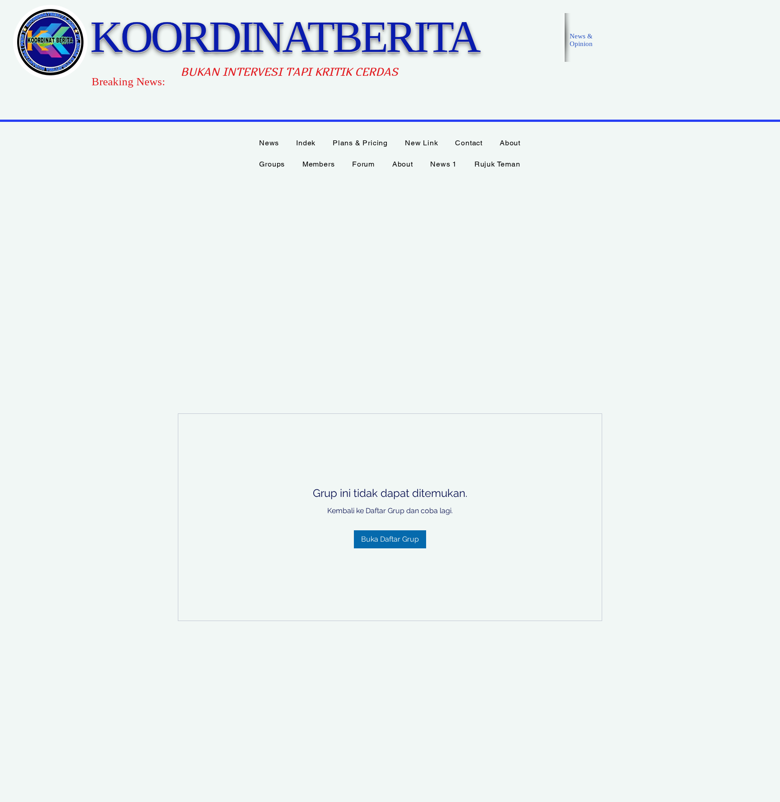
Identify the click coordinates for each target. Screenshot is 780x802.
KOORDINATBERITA (284, 37)
